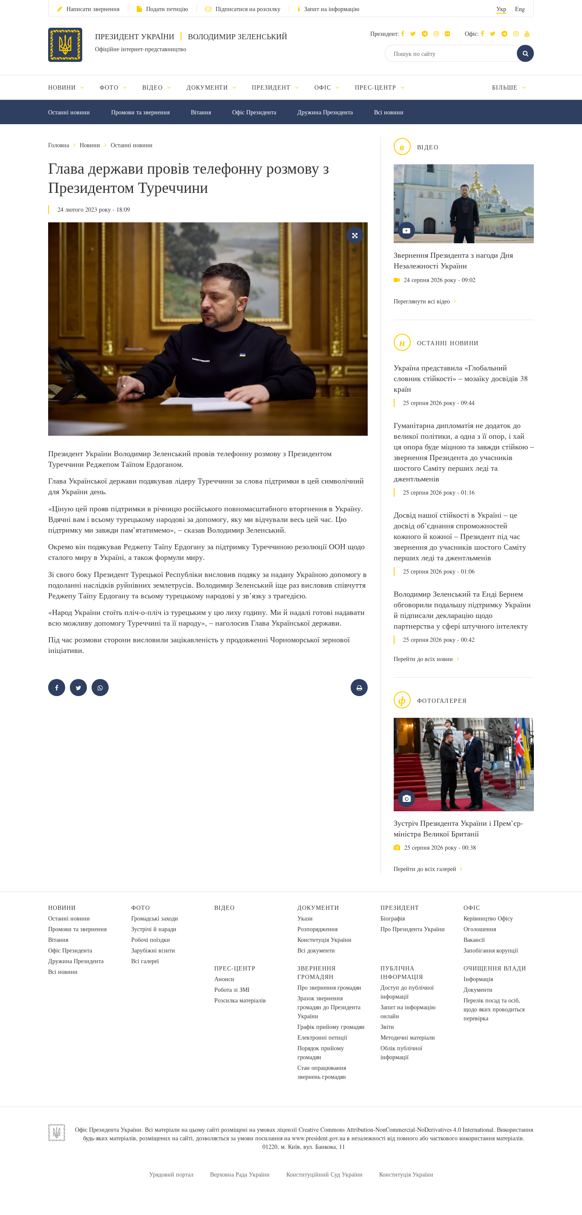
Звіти (387, 1027)
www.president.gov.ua (318, 1138)
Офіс (472, 907)
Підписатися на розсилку (248, 9)
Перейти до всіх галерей (426, 869)
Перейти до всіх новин (424, 659)
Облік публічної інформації (401, 1052)
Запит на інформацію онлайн (407, 1011)
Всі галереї (145, 961)
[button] (415, 33)
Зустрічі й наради (153, 929)
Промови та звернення (140, 112)
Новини (90, 145)
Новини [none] (63, 87)
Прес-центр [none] (376, 87)
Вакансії (474, 939)
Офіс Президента (254, 112)
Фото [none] (110, 87)
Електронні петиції (322, 1037)
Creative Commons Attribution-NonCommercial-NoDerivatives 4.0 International (396, 1129)
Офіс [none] (323, 87)
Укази (305, 918)
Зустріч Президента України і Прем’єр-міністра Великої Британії (458, 828)
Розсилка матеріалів (240, 1000)
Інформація (478, 979)
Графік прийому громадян (331, 1027)
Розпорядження (317, 929)
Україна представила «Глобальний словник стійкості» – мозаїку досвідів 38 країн (461, 378)
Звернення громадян (316, 972)
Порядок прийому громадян (320, 1052)
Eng (520, 9)
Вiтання (201, 112)
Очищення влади (495, 968)
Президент (399, 907)
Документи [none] (208, 87)
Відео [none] (153, 87)
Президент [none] (272, 87)
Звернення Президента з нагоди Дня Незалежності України (453, 260)
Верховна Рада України (240, 1174)
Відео (224, 907)
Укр (501, 9)
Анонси (224, 979)
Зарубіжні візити (153, 950)
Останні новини (69, 112)
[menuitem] (70, 87)
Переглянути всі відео (423, 301)
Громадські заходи (154, 918)
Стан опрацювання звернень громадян (321, 1072)
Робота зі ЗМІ (232, 989)
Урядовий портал (171, 1174)
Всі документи (316, 950)
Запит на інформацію (331, 9)
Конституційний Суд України (324, 1174)
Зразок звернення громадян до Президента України (328, 1007)
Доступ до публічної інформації (407, 991)
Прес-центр (235, 968)
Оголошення (480, 929)
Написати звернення (92, 9)
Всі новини (388, 112)
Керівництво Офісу (488, 918)
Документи (318, 907)
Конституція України (324, 939)
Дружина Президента (325, 112)
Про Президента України (412, 929)
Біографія (392, 918)
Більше (506, 87)
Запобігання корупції (491, 950)
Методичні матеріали (407, 1037)
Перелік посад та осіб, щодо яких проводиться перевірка (494, 1009)
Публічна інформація (401, 972)
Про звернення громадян (329, 987)
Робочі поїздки (150, 939)
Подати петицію (167, 9)
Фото (140, 907)
